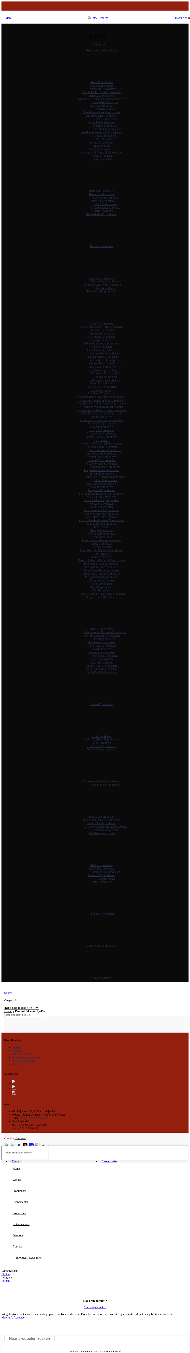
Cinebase (20, 1138)
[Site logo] (98, 17)
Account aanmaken (95, 1307)
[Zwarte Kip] (13, 1031)
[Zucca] (98, 1031)
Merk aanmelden (21, 1064)
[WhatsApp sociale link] (109, 7)
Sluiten (8, 993)
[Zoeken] (144, 1015)
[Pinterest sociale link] (100, 7)
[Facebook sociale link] (85, 7)
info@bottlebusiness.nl (33, 1118)
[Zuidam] (70, 1031)
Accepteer (19, 1317)
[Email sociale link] (95, 7)
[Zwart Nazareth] (41, 1031)
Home (8, 1011)
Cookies (16, 1047)
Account (17, 1050)
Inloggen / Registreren (29, 1257)
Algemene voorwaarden (26, 1057)
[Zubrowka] (127, 1031)
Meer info (7, 1317)
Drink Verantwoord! (23, 1060)
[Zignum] (183, 1031)
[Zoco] (155, 1031)
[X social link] (90, 7)
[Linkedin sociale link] (105, 7)
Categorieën (98, 44)
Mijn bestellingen (22, 1054)
